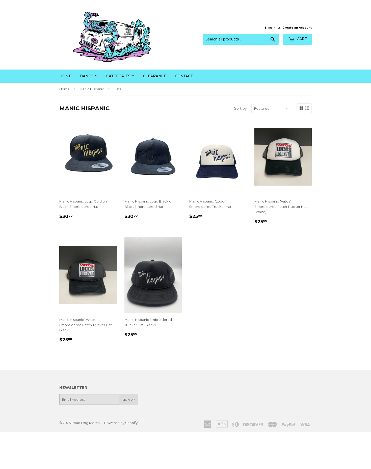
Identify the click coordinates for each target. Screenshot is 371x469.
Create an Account (297, 27)
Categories (118, 76)
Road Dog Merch (85, 423)
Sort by (240, 108)
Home (65, 76)
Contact (184, 76)
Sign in (270, 27)
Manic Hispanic (92, 89)
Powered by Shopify (121, 423)
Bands (87, 76)
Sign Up (128, 399)
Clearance (154, 76)
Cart (301, 39)
